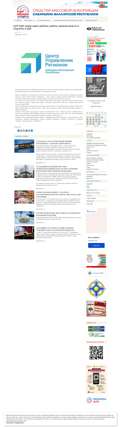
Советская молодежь (92, 150)
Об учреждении (42, 21)
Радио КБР (90, 204)
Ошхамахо (89, 176)
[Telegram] (24, 131)
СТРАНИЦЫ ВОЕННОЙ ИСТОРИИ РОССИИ (68, 20)
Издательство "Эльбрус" (93, 193)
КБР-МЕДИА (28, 21)
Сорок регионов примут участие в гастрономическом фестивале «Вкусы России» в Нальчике (58, 194)
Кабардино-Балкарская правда (95, 143)
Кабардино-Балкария (92, 169)
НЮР (88, 187)
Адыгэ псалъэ (90, 147)
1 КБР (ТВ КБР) (91, 198)
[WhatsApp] (29, 131)
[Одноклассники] (21, 131)
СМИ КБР (89, 134)
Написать (96, 245)
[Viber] (26, 131)
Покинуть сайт (19, 422)
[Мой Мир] (32, 131)
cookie (57, 415)
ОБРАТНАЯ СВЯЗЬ (91, 20)
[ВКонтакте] (18, 131)
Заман (88, 149)
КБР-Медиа (90, 136)
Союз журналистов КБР (93, 138)
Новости (25, 34)
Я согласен (10, 422)
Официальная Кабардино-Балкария (97, 145)
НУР (88, 185)
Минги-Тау (90, 178)
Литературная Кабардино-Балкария (97, 174)
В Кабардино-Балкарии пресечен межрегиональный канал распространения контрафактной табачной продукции (57, 169)
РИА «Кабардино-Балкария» (95, 158)
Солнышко (90, 184)
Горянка (89, 152)
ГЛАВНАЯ (18, 20)
